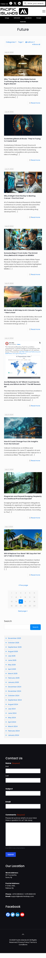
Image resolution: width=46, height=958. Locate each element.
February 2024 (14, 731)
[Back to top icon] (23, 934)
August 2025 (13, 651)
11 (29, 597)
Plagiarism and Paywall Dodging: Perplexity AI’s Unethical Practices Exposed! (23, 497)
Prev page (24, 585)
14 (16, 601)
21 (20, 606)
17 (30, 601)
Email (8, 802)
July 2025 (11, 656)
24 (34, 606)
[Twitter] (13, 914)
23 (30, 606)
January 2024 (13, 735)
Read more (35, 103)
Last (7, 776)
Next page (22, 611)
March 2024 (13, 726)
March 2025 (12, 673)
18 (34, 601)
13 (11, 601)
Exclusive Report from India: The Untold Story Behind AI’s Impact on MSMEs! (20, 254)
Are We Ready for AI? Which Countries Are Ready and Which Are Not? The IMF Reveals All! (22, 384)
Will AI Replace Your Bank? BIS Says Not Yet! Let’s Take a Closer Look (22, 554)
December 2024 (14, 687)
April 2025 (12, 669)
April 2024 (12, 722)
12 (34, 597)
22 (25, 606)
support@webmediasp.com (22, 896)
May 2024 (12, 717)
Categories (10, 42)
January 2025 (13, 682)
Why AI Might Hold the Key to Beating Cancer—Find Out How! (19, 197)
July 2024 (12, 709)
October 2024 (13, 695)
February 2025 (14, 678)
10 (25, 597)
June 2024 (12, 713)
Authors (30, 42)
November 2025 (14, 638)
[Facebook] (8, 914)
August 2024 (13, 704)
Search (8, 621)
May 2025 (12, 665)
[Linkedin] (17, 914)
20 (16, 606)
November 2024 (14, 691)
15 (20, 601)
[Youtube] (22, 914)
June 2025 (12, 660)
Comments (15, 815)
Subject (9, 789)
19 (11, 606)
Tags (20, 42)
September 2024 (15, 700)
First (7, 766)
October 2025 (13, 642)
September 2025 (15, 647)
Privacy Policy (23, 942)
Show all (36, 44)
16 (25, 601)
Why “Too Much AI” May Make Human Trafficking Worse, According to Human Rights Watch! (21, 81)
